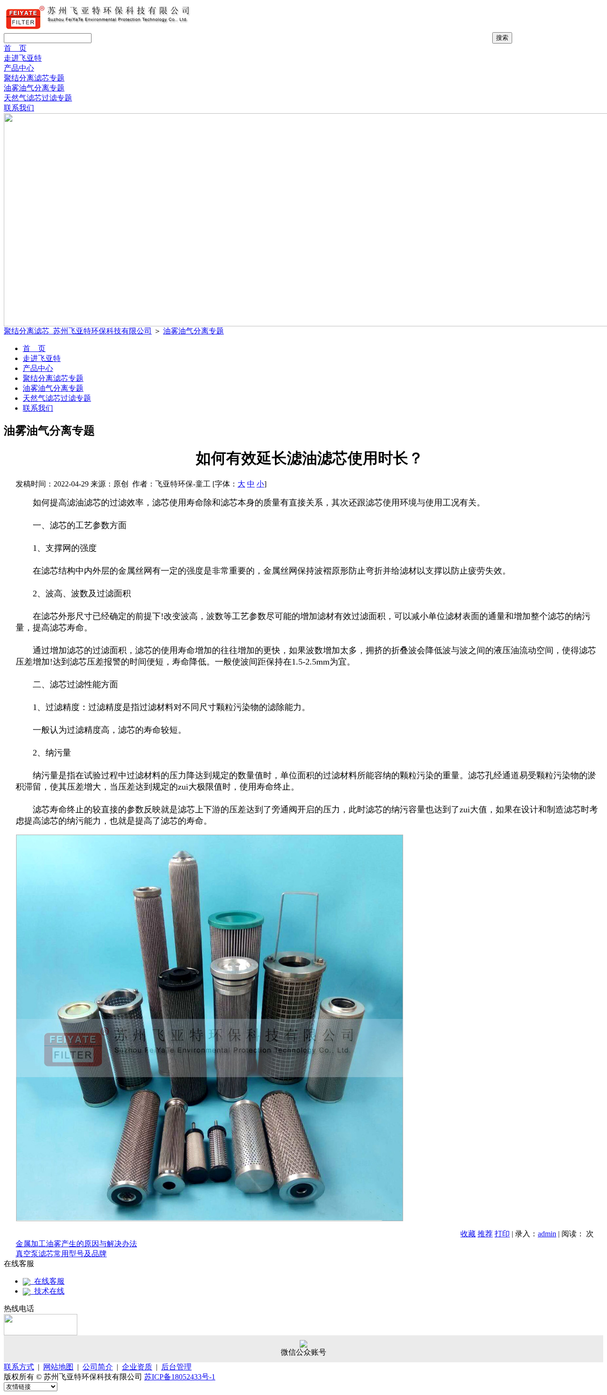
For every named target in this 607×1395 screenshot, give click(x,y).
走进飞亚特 (23, 58)
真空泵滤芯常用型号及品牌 (61, 1254)
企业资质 (137, 1367)
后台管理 (176, 1367)
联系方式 (19, 1367)
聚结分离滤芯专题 (34, 78)
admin (547, 1234)
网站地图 (58, 1367)
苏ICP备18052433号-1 (179, 1377)
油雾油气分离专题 (34, 88)
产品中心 (19, 68)
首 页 (15, 48)
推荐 (485, 1234)
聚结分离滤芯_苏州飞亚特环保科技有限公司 (78, 331)
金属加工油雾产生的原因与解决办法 (76, 1244)
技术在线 (47, 1291)
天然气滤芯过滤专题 (38, 98)
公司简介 (98, 1367)
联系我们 (19, 108)
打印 (502, 1234)
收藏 (468, 1234)
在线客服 (47, 1281)
